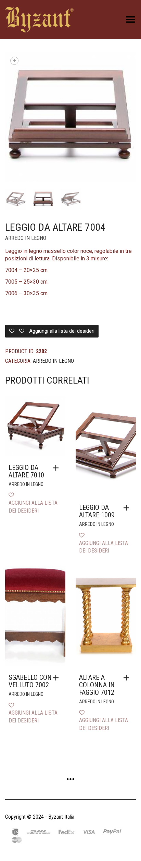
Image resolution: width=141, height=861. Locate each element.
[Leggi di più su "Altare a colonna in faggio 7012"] (128, 678)
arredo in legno (25, 238)
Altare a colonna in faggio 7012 (97, 685)
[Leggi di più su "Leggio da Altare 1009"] (128, 508)
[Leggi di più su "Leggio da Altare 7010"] (57, 468)
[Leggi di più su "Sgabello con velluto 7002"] (57, 678)
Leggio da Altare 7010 (26, 471)
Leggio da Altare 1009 (97, 511)
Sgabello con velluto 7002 (30, 681)
